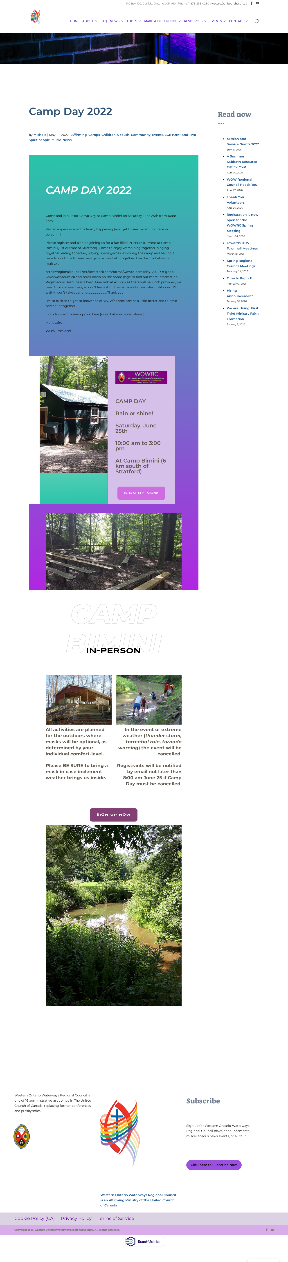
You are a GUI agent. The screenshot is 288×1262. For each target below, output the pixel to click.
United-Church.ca (52, 1130)
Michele (40, 135)
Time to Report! (239, 278)
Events (157, 135)
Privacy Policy (51, 1164)
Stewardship (48, 1142)
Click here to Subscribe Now (214, 1165)
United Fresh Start (52, 1147)
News (114, 21)
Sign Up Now (141, 493)
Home (75, 21)
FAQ (104, 21)
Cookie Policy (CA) (27, 1164)
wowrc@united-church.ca (229, 3)
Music (56, 140)
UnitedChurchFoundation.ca (59, 1134)
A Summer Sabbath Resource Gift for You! (242, 161)
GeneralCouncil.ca (52, 1138)
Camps (94, 135)
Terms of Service (74, 1164)
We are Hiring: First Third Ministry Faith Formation (243, 313)
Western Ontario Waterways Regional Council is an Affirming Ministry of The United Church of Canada (138, 1200)
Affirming (79, 135)
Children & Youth (115, 135)
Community (141, 135)
